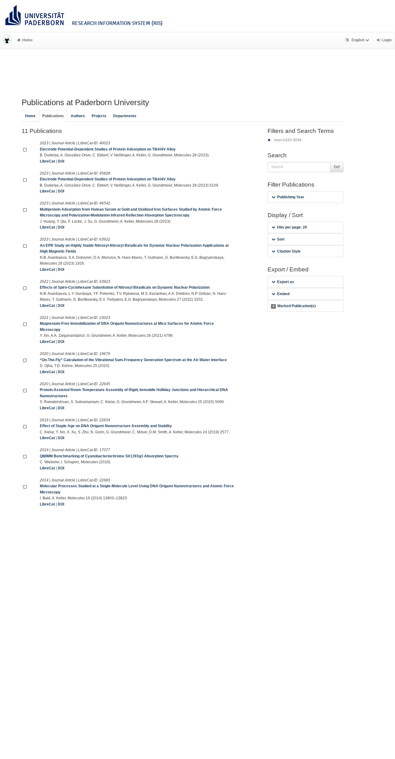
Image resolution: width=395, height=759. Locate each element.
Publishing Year (290, 197)
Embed (283, 294)
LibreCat (47, 161)
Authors (78, 116)
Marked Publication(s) (294, 306)
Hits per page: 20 (292, 227)
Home (27, 40)
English (358, 40)
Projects (99, 116)
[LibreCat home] (7, 40)
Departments (124, 116)
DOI (61, 161)
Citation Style (289, 251)
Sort (281, 239)
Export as (285, 282)
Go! (337, 167)
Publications (53, 116)
